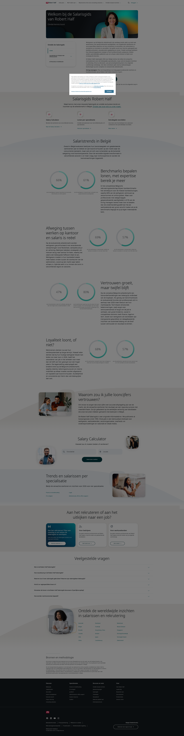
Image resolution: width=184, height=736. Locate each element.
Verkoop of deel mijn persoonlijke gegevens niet (89, 83)
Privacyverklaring (97, 87)
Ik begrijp (109, 91)
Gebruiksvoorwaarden (99, 86)
